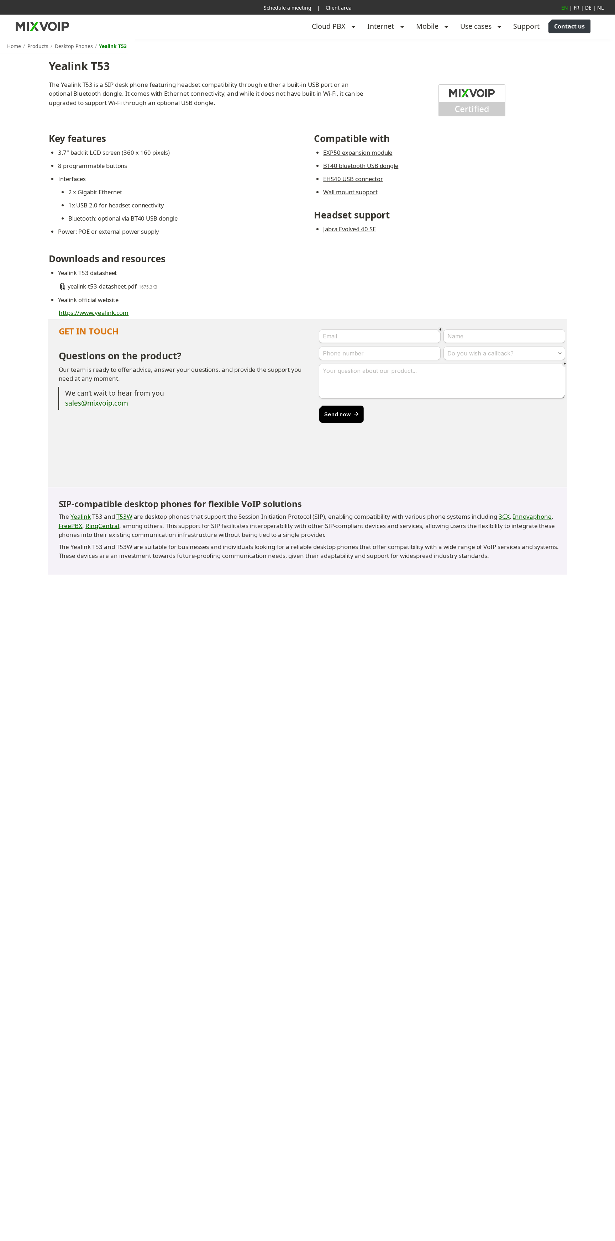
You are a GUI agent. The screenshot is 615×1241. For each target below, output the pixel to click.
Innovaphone (532, 516)
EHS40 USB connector (353, 179)
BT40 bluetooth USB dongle (360, 166)
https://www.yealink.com (93, 312)
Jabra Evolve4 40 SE (349, 229)
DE (588, 7)
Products (37, 46)
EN (564, 7)
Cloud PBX (329, 26)
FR (576, 7)
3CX (504, 516)
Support (526, 26)
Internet (380, 26)
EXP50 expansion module (357, 152)
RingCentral (102, 526)
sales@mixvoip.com (96, 403)
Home (14, 46)
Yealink (80, 516)
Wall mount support (350, 192)
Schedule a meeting (287, 7)
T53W (124, 516)
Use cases (476, 26)
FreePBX (71, 526)
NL (600, 7)
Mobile (427, 26)
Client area (339, 7)
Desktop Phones (74, 46)
